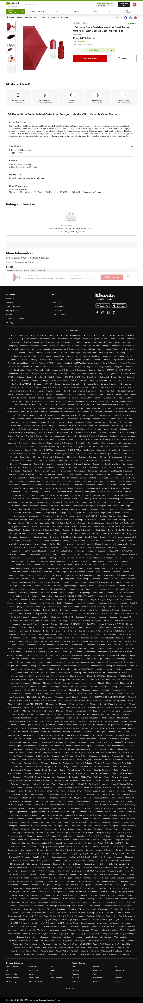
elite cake (97, 970)
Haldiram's (76, 981)
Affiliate (9, 314)
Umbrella (33, 262)
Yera (95, 974)
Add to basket (90, 58)
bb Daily (9, 322)
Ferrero (96, 981)
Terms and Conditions (15, 318)
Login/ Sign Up (124, 4)
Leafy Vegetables (57, 978)
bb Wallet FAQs (57, 306)
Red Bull (75, 970)
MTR (117, 967)
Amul (74, 967)
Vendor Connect (58, 314)
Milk (7, 970)
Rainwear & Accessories (17, 262)
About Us (10, 298)
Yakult (117, 974)
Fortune (118, 978)
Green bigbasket (13, 306)
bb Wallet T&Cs (57, 310)
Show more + (71, 988)
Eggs (52, 974)
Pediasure (119, 970)
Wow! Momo (98, 978)
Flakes (52, 970)
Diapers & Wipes (35, 981)
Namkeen (32, 974)
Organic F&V (11, 974)
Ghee (52, 967)
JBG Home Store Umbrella (34, 270)
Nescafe (96, 967)
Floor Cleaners (12, 978)
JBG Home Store (80, 23)
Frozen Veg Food (13, 981)
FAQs (53, 298)
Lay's (117, 981)
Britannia (75, 978)
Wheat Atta (32, 967)
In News (9, 302)
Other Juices (33, 978)
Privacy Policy (12, 310)
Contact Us (55, 302)
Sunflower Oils (12, 967)
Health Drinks (34, 970)
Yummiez (75, 974)
